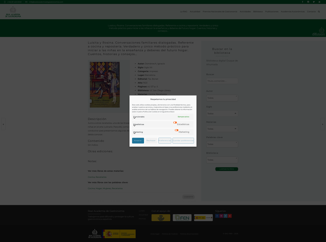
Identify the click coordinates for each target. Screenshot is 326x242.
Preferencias (165, 140)
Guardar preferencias (183, 140)
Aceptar (138, 140)
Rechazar (151, 140)
